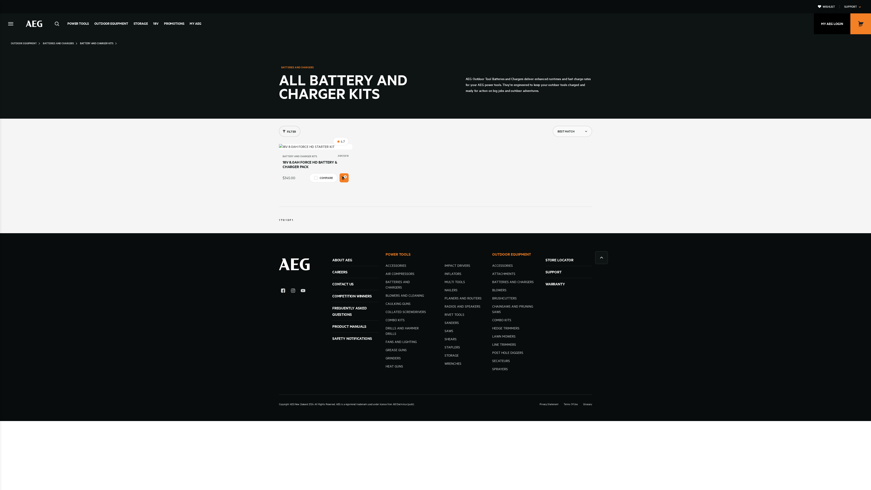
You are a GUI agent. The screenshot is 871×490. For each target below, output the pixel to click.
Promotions (174, 24)
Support (850, 6)
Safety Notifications (352, 338)
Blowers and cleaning (405, 296)
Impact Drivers (457, 266)
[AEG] (34, 24)
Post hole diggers (507, 353)
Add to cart (344, 177)
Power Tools (78, 24)
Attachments (503, 274)
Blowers (499, 290)
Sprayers (500, 369)
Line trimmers (504, 345)
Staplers (452, 347)
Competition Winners (352, 296)
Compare (326, 178)
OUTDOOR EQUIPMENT (511, 254)
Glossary (587, 404)
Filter (291, 131)
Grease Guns (396, 350)
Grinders (393, 358)
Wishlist (829, 6)
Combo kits (395, 320)
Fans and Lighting (401, 342)
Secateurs (501, 361)
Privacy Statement (549, 404)
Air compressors (400, 274)
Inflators (453, 274)
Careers (339, 272)
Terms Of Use (571, 404)
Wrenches (453, 364)
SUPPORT (554, 272)
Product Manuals (349, 326)
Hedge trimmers (505, 328)
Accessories (396, 266)
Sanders (452, 323)
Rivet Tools (454, 315)
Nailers (451, 290)
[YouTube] (303, 291)
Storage (141, 24)
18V (156, 24)
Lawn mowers (504, 336)
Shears (451, 339)
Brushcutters (504, 298)
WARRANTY (555, 284)
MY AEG (195, 24)
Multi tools (455, 282)
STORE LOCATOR (559, 260)
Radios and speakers (462, 306)
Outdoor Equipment (111, 24)
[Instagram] (293, 291)
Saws (449, 331)
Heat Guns (394, 366)
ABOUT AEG (342, 260)
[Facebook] (283, 291)
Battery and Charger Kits (300, 156)
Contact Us (343, 284)
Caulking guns (398, 304)
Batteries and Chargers (513, 282)
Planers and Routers (463, 298)
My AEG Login (832, 24)
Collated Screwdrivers (406, 312)
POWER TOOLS (398, 254)
